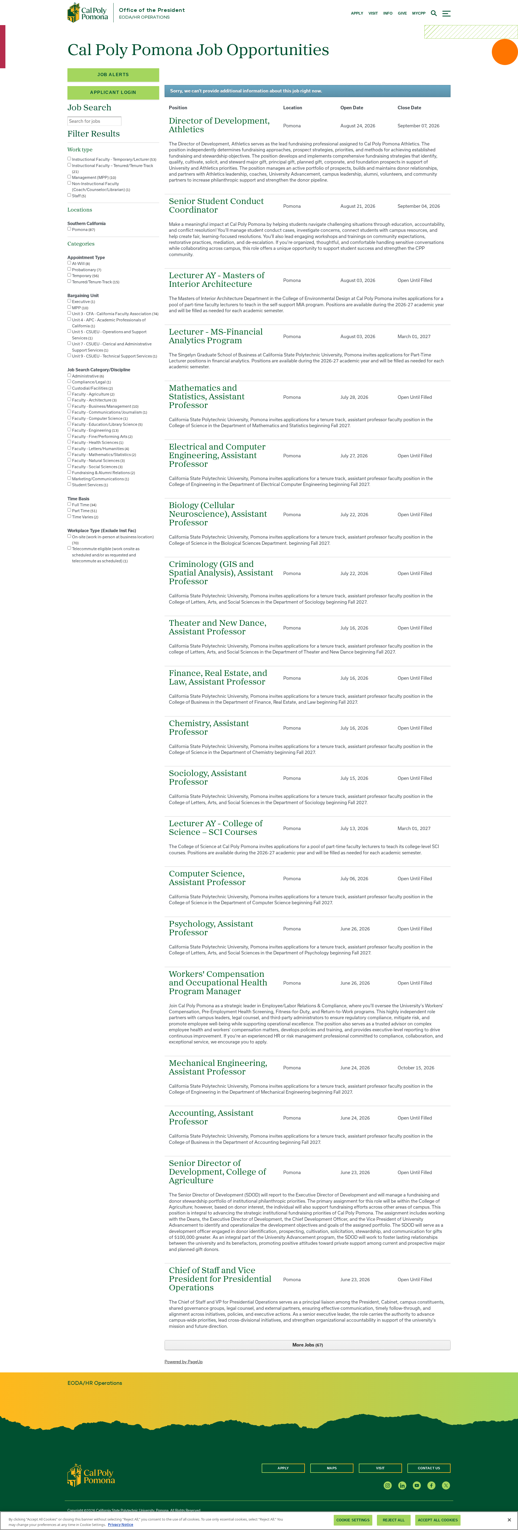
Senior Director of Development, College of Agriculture (217, 1172)
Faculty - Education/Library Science (106, 424)
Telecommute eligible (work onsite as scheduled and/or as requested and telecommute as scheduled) (105, 554)
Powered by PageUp (184, 1361)
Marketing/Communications (100, 479)
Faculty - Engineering (94, 430)
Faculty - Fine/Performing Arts (101, 436)
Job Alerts (113, 74)
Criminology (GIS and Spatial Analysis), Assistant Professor (221, 573)
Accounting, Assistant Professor (211, 1118)
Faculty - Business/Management (104, 406)
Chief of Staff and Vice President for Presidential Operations (220, 1280)
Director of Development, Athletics (219, 125)
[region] (259, 1520)
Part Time (84, 510)
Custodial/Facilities (92, 388)
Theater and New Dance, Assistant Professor (217, 628)
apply (357, 13)
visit (373, 13)
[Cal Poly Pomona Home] (87, 12)
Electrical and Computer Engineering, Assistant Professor (217, 456)
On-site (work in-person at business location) (113, 540)
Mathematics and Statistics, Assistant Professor (207, 397)
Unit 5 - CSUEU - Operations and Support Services (109, 334)
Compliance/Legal (91, 382)
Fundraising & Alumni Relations (103, 472)
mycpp (418, 13)
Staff (78, 195)
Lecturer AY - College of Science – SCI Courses (216, 828)
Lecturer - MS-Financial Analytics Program (216, 336)
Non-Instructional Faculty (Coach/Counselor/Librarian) (100, 186)
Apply (283, 1468)
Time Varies (84, 517)
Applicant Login (113, 92)
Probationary (86, 269)
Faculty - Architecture (93, 400)
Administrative (87, 376)
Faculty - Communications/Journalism (109, 412)
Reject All (394, 1520)
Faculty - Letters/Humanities (100, 448)
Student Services (89, 484)
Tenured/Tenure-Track (95, 282)
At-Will (80, 263)
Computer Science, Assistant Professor (207, 878)
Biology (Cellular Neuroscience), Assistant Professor (218, 515)
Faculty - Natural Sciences (98, 460)
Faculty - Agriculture (92, 394)
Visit (380, 1468)
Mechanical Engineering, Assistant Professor (218, 1068)
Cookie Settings (353, 1520)
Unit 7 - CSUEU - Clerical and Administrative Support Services (112, 347)
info (388, 13)
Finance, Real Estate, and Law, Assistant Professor (218, 678)
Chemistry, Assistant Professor (209, 728)
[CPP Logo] (91, 1475)
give (402, 13)
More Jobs (307, 1344)
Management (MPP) (93, 177)
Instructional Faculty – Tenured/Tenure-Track (112, 168)
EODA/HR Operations (144, 17)
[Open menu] (446, 13)
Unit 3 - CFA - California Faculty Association (114, 313)
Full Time (83, 504)
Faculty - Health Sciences (97, 442)
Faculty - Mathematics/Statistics (103, 454)
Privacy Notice (120, 1524)
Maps (332, 1468)
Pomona (83, 229)
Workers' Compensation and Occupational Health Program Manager (218, 983)
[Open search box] (434, 12)
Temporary (85, 275)
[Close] (509, 1520)
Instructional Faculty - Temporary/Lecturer (113, 159)
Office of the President (152, 10)
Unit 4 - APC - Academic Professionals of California (109, 323)
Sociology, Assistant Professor (208, 778)
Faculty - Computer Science (99, 418)
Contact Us (429, 1468)
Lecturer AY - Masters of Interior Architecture (216, 280)
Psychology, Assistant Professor (211, 928)
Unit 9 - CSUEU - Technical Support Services (114, 356)
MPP (79, 307)
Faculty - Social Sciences (96, 466)
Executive (83, 301)
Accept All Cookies (438, 1520)
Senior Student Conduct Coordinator (216, 206)
